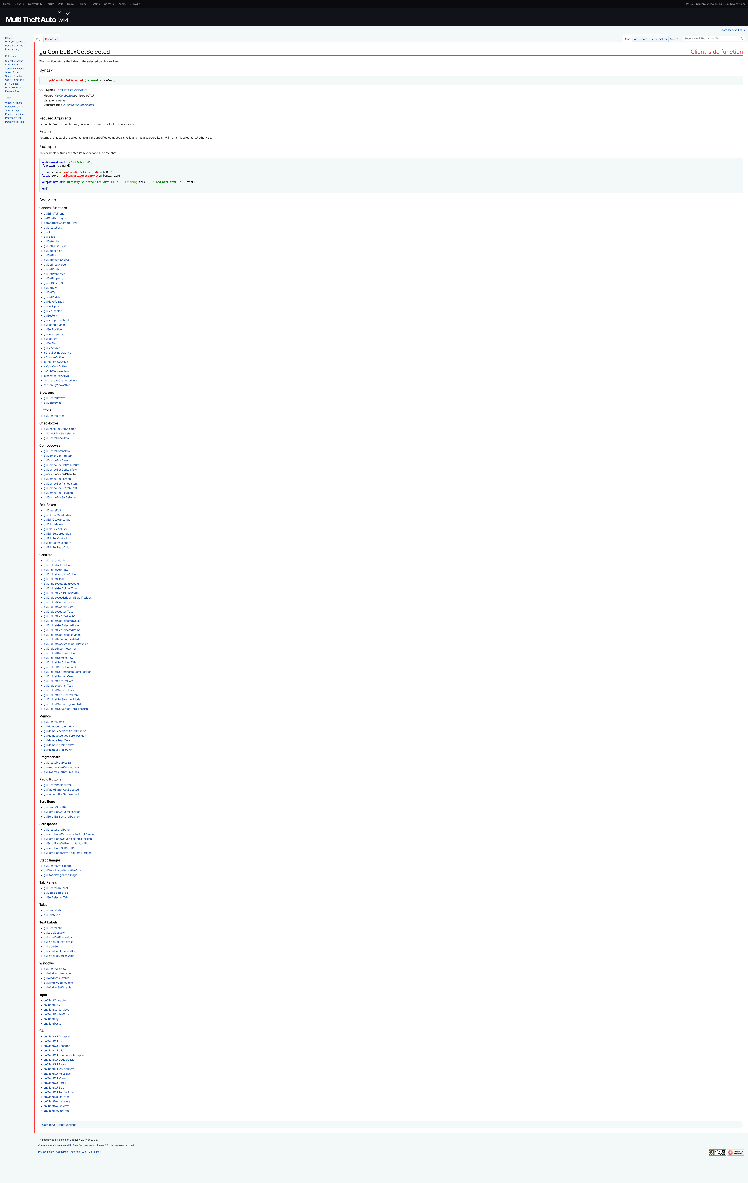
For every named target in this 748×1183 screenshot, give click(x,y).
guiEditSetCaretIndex (57, 533)
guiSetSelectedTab (56, 897)
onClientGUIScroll (55, 1082)
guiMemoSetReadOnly (58, 749)
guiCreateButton (54, 415)
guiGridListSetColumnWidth (61, 667)
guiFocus (49, 236)
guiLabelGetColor (55, 932)
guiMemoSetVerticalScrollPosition (65, 735)
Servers (109, 3)
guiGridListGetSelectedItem (61, 625)
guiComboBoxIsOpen (57, 478)
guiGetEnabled (53, 250)
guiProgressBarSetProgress (61, 771)
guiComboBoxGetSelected (66, 80)
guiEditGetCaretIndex (57, 515)
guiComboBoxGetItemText (80, 175)
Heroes (82, 3)
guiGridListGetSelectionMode (62, 634)
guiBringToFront (54, 213)
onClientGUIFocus (55, 1064)
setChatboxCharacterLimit (60, 380)
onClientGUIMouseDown (59, 1069)
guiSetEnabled (53, 311)
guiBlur (48, 232)
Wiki (60, 3)
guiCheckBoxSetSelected (60, 433)
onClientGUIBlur (54, 1041)
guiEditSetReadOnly (56, 547)
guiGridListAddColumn (58, 565)
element (92, 80)
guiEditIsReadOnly (55, 529)
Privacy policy (46, 1151)
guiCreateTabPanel (56, 888)
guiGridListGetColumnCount (61, 583)
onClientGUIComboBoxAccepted (64, 1055)
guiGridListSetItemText (58, 685)
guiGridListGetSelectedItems (62, 630)
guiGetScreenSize (55, 283)
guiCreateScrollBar (55, 807)
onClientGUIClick (54, 1050)
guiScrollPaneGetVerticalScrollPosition (68, 838)
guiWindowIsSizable (56, 978)
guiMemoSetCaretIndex (59, 745)
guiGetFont (50, 255)
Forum (50, 3)
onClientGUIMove (55, 1078)
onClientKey (51, 1019)
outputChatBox (52, 182)
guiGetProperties (54, 273)
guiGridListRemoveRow (58, 657)
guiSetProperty (53, 334)
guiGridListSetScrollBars (59, 690)
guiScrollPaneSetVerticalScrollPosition (68, 852)
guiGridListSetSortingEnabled (62, 704)
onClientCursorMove (56, 1009)
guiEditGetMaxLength (57, 519)
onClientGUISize (54, 1087)
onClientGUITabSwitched (59, 1092)
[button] (675, 38)
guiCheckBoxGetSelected (60, 428)
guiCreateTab (52, 910)
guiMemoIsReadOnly (57, 740)
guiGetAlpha (51, 241)
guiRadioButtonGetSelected (61, 789)
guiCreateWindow (55, 968)
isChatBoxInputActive (57, 352)
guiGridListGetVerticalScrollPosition (66, 643)
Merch (122, 3)
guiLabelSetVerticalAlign (59, 955)
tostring (131, 182)
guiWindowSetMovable (58, 982)
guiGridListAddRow (56, 569)
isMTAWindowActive (56, 371)
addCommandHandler (55, 162)
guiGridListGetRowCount (59, 616)
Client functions (66, 1124)
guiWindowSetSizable (57, 987)
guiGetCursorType (55, 246)
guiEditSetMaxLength (57, 542)
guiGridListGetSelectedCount (62, 620)
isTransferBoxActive (56, 375)
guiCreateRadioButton (58, 785)
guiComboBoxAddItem (58, 455)
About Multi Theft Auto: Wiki (71, 1151)
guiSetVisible (52, 348)
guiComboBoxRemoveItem (61, 483)
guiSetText (50, 343)
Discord (19, 3)
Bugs (70, 3)
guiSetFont (50, 315)
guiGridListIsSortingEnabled (61, 639)
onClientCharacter (55, 1000)
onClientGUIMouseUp (57, 1073)
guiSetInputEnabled (56, 320)
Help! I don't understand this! (71, 90)
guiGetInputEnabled (56, 259)
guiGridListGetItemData (58, 606)
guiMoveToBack (54, 301)
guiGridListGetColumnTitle (60, 588)
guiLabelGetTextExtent (58, 941)
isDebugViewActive (56, 361)
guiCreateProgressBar (58, 762)
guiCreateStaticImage (57, 865)
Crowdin (135, 3)
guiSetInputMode (55, 324)
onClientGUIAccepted (57, 1036)
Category (48, 1124)
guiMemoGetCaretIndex (59, 726)
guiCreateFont (53, 227)
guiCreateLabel (53, 928)
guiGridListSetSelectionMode (62, 699)
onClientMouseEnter (56, 1096)
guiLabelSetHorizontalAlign (61, 951)
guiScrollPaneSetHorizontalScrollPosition (69, 843)
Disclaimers (95, 1151)
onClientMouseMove (56, 1106)
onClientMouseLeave (57, 1101)
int (44, 80)
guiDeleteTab (52, 914)
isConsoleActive (54, 357)
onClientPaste (52, 1023)
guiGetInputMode (55, 264)
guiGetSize (50, 287)
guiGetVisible (52, 297)
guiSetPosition (53, 329)
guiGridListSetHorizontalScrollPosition (67, 671)
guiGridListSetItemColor (59, 676)
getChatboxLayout (56, 218)
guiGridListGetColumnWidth (61, 593)
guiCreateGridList (55, 560)
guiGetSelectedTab (56, 892)
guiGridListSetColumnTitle (60, 662)
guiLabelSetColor (54, 946)
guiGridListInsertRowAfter (60, 648)
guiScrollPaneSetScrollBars (61, 848)
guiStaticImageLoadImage (60, 875)
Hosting (95, 3)
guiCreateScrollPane (57, 829)
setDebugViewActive (57, 385)
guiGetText (51, 292)
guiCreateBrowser (55, 398)
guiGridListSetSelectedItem (61, 695)
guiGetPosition (53, 269)
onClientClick (52, 1004)
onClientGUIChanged (57, 1045)
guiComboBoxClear (56, 460)
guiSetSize (50, 338)
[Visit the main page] (39, 16)
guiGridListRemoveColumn (60, 653)
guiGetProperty (53, 278)
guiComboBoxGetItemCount (61, 465)
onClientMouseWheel (57, 1110)
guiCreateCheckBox (56, 438)
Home (7, 3)
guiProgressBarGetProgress (61, 767)
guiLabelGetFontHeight (58, 937)
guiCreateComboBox (57, 451)
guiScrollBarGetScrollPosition (62, 811)
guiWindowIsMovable (57, 973)
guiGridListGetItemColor (59, 602)
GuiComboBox (64, 95)
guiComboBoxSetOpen (58, 492)
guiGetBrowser (53, 402)
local (46, 172)
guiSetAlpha (51, 306)
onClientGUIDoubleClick (59, 1059)
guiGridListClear (54, 579)
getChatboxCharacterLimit (61, 222)
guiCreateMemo (54, 721)
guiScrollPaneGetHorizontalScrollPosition (69, 834)
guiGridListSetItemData (58, 680)
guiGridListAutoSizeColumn (61, 574)
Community (35, 3)
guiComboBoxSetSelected (77, 104)
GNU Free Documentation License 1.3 (87, 1145)
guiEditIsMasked (54, 524)
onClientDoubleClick (56, 1014)
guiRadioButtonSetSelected (61, 794)
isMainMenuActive (55, 366)
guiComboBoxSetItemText (60, 488)
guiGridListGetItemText (58, 611)
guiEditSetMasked (55, 538)
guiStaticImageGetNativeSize (62, 870)
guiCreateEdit (52, 510)
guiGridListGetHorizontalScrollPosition (68, 597)
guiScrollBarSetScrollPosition (62, 816)
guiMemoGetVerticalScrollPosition (65, 731)
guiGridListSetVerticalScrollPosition (66, 708)
